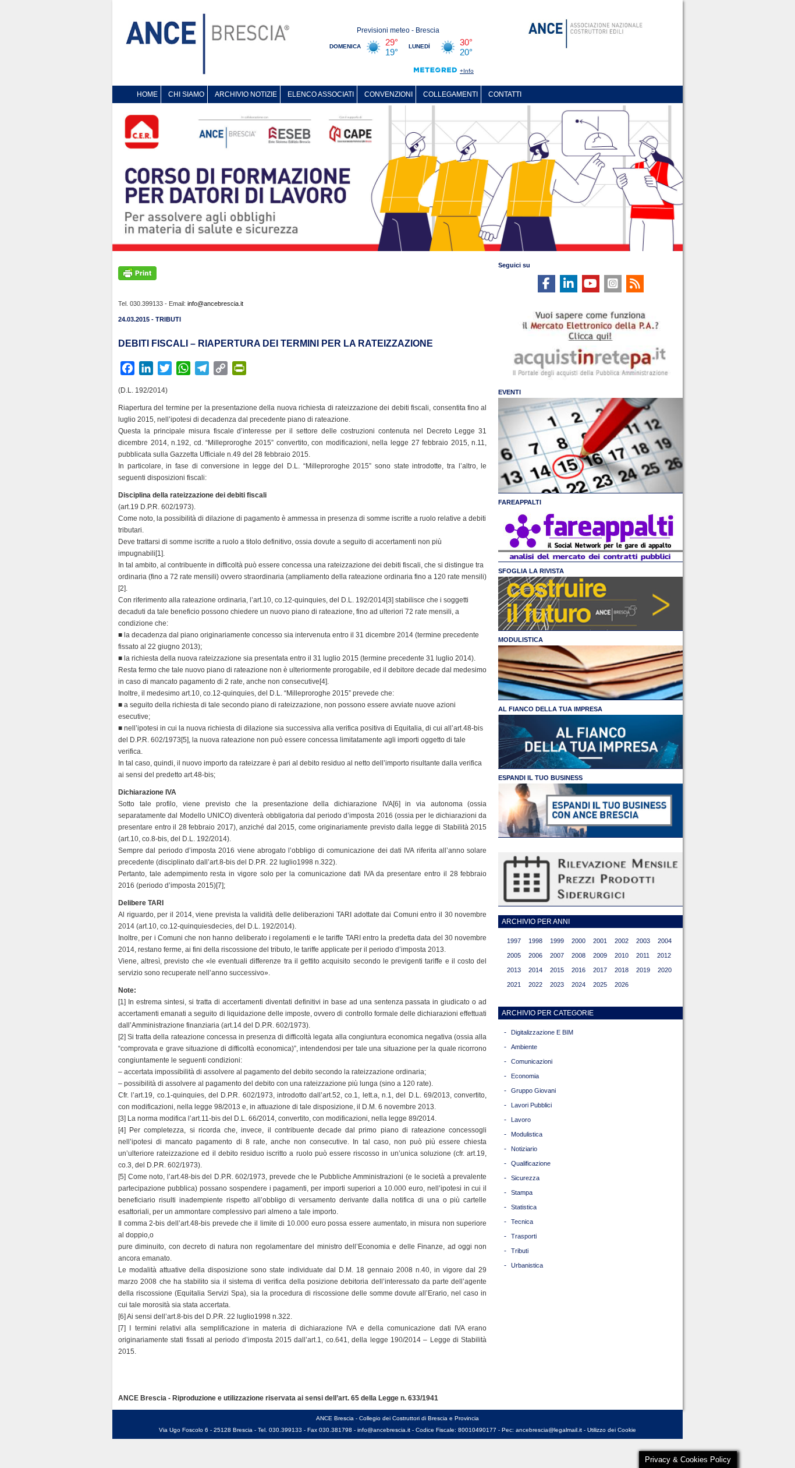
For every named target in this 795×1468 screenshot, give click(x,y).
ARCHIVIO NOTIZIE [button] (246, 94)
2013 (514, 969)
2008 (578, 955)
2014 (535, 969)
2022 (535, 984)
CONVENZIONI (388, 94)
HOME (147, 94)
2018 (622, 969)
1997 (514, 940)
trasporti (524, 1236)
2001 (600, 940)
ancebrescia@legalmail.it (549, 1430)
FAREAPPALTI (519, 502)
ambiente (524, 1046)
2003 (643, 940)
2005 (514, 955)
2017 (600, 969)
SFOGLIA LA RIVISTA (531, 570)
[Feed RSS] (635, 283)
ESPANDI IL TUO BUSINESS (540, 777)
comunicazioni (531, 1061)
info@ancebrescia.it (215, 303)
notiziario (524, 1148)
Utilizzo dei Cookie (611, 1430)
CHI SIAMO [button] (186, 94)
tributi (519, 1250)
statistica (524, 1207)
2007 (557, 955)
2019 (643, 969)
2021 (514, 984)
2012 (664, 955)
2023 (557, 984)
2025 (600, 984)
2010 (622, 955)
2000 (578, 940)
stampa (522, 1192)
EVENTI (509, 392)
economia (525, 1075)
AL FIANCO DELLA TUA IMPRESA (550, 708)
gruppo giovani (533, 1090)
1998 (535, 940)
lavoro (521, 1119)
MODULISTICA (520, 639)
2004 (665, 940)
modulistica (526, 1134)
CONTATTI (504, 94)
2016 (578, 969)
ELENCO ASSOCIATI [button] (321, 94)
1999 (557, 940)
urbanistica (527, 1265)
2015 (557, 969)
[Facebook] (546, 283)
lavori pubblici (531, 1105)
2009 (600, 955)
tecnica (522, 1221)
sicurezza (525, 1177)
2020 (665, 969)
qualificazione (531, 1163)
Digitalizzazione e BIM (542, 1032)
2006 (535, 955)
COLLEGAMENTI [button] (450, 94)
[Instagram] (613, 283)
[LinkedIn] (568, 283)
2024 (578, 984)
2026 (622, 984)
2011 (643, 955)
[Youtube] (590, 283)
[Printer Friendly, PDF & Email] (137, 272)
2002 (622, 940)
